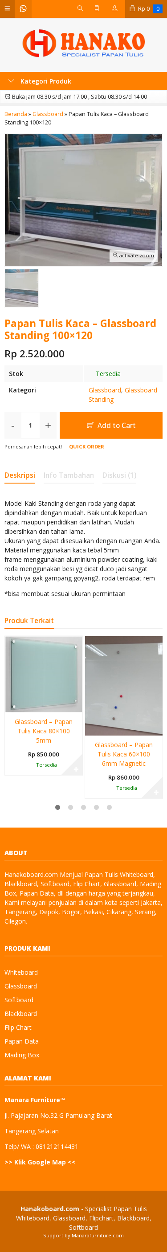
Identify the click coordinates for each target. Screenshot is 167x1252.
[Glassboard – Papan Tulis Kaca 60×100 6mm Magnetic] (124, 685)
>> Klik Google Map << (40, 1162)
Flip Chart (18, 1027)
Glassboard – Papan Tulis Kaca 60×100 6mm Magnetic (124, 754)
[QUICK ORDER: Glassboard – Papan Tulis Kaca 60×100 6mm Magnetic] (91, 727)
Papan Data (21, 1041)
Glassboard (105, 390)
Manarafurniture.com (98, 1235)
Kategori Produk (45, 81)
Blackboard (20, 1013)
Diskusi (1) (119, 475)
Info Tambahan (69, 475)
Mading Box (21, 1055)
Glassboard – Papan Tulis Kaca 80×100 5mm (44, 730)
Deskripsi (19, 475)
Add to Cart (116, 425)
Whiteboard (21, 972)
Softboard (18, 1000)
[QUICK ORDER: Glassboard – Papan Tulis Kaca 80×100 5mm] (11, 704)
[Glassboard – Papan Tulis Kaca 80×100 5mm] (43, 673)
